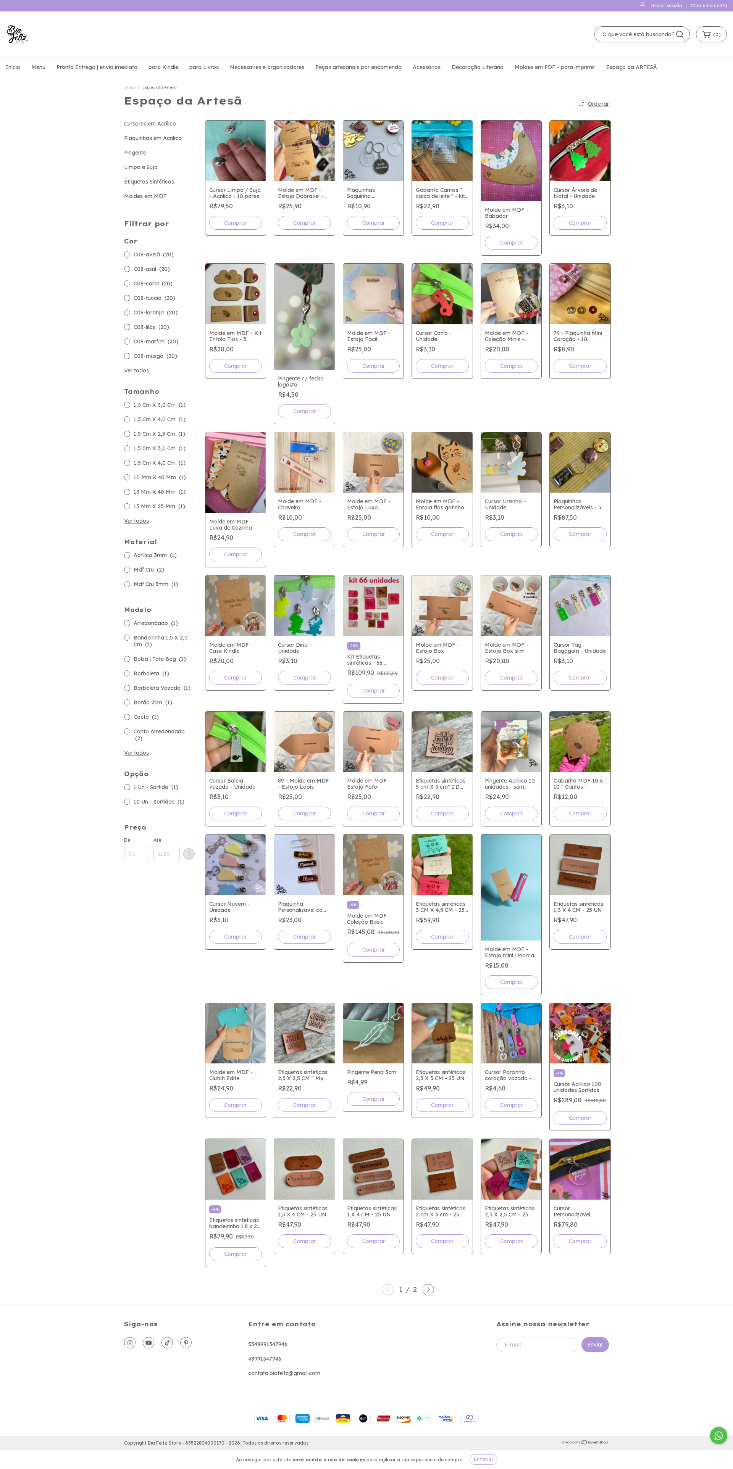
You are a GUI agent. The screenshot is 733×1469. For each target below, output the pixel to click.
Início (13, 67)
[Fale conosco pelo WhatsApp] (718, 1435)
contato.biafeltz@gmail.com (284, 1373)
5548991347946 (267, 1344)
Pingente (135, 152)
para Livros (204, 67)
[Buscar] (680, 34)
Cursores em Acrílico (150, 123)
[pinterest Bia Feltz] (186, 1342)
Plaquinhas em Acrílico (153, 138)
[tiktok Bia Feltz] (167, 1342)
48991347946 (264, 1358)
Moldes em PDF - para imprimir (555, 67)
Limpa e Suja (141, 167)
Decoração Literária (478, 67)
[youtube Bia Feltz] (148, 1342)
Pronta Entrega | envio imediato (97, 67)
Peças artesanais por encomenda (358, 67)
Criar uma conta (709, 5)
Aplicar (189, 854)
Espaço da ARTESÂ (631, 67)
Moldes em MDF (145, 196)
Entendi (483, 1459)
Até (157, 840)
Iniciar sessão (666, 5)
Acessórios (427, 67)
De (127, 840)
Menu (38, 67)
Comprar (373, 222)
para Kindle (163, 67)
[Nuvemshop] (585, 1443)
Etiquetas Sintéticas (149, 181)
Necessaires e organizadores (267, 67)
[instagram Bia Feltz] (130, 1342)
